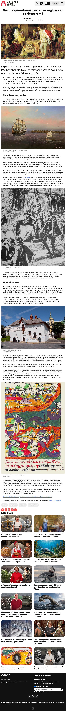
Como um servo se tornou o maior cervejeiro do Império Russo (14, 668)
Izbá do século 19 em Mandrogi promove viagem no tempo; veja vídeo (16, 641)
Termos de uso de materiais (9, 682)
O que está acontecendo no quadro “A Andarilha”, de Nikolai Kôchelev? (48, 536)
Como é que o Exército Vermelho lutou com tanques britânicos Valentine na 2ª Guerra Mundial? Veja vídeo (16, 614)
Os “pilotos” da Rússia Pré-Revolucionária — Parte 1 (11, 536)
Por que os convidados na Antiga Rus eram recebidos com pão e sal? (15, 561)
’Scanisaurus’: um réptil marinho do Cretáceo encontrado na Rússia (47, 561)
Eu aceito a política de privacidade (44, 691)
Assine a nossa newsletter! (42, 677)
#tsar (4, 505)
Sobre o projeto (5, 679)
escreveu (27, 177)
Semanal (39, 686)
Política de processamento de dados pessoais (14, 681)
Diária (46, 686)
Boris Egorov (27, 18)
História (40, 20)
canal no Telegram (55, 500)
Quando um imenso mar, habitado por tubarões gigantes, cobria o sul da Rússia (48, 587)
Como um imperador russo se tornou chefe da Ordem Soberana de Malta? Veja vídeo (48, 642)
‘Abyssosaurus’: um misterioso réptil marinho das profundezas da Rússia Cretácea (48, 614)
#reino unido (33, 505)
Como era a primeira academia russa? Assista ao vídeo (48, 668)
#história (13, 505)
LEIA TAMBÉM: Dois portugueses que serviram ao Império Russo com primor (27, 497)
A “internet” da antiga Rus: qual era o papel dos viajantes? (15, 586)
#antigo (22, 505)
